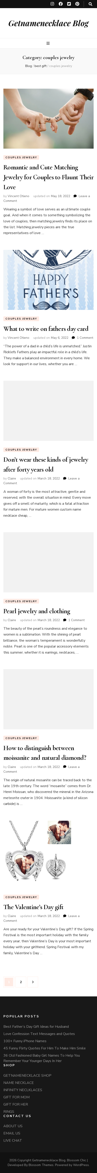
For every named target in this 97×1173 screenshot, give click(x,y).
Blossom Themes (41, 1165)
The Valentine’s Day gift (33, 907)
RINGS (8, 1111)
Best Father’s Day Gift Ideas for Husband (36, 1026)
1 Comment (85, 338)
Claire (12, 478)
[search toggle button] (90, 4)
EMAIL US (11, 1133)
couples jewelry (21, 157)
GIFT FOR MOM (16, 1097)
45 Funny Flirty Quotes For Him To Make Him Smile (44, 1048)
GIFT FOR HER (15, 1104)
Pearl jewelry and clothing (36, 611)
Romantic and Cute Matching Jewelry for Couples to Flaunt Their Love (48, 177)
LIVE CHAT (12, 1140)
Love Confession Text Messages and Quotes (39, 1033)
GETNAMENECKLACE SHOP (27, 1075)
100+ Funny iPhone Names (24, 1041)
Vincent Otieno (18, 196)
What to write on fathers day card (45, 329)
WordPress (81, 1165)
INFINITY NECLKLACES (22, 1090)
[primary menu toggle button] (48, 43)
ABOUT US (13, 1126)
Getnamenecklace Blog (48, 23)
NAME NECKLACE (18, 1082)
